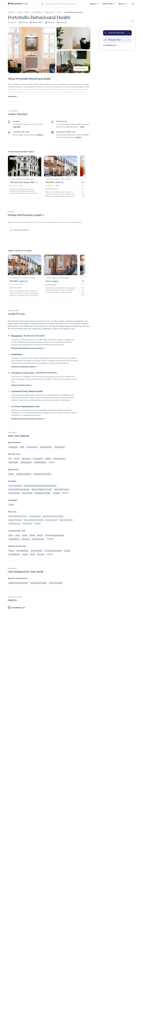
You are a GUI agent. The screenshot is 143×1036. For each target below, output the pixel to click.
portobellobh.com (109, 45)
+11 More (78, 137)
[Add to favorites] (133, 21)
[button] (117, 32)
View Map (16, 127)
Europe (19, 12)
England (26, 12)
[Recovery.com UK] (18, 4)
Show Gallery (80, 68)
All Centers (11, 12)
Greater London (49, 12)
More (82, 127)
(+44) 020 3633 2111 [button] (21, 230)
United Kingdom (37, 12)
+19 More (39, 135)
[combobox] (59, 3)
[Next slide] (84, 177)
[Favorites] (133, 4)
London (59, 12)
